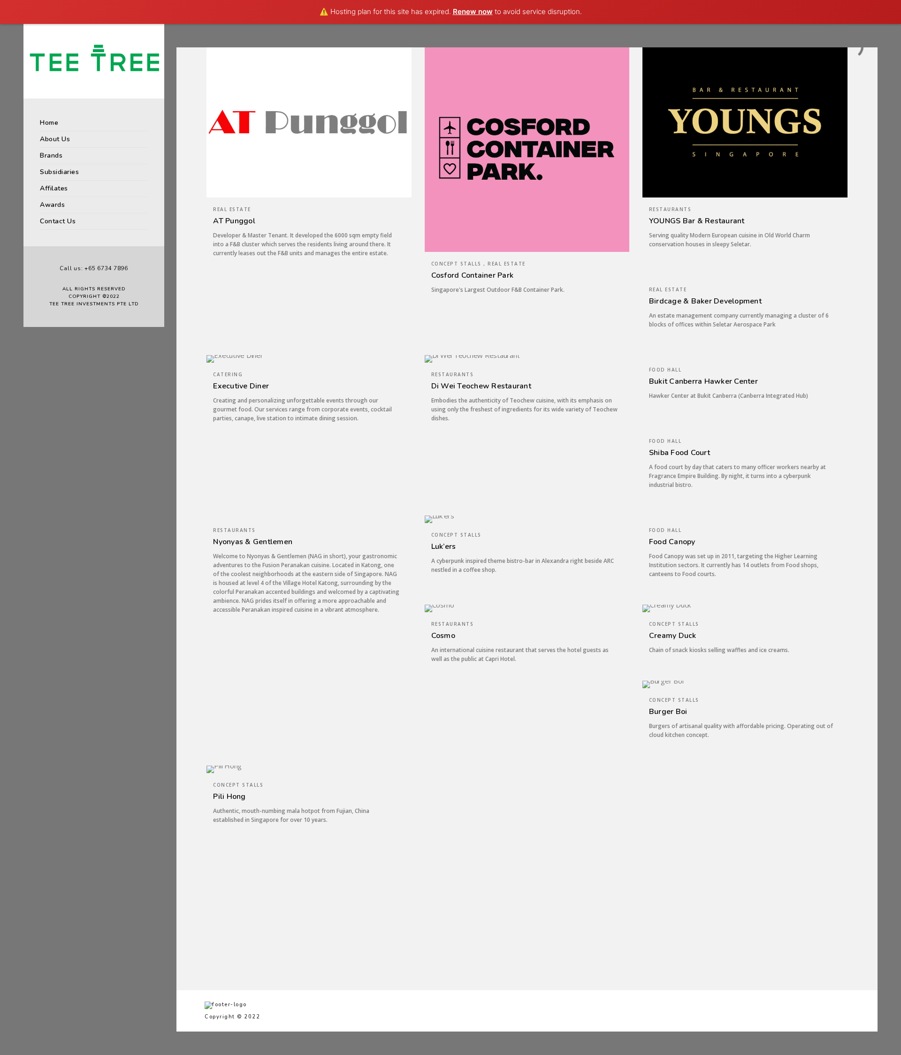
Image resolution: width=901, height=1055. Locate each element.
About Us (55, 139)
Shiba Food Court (679, 453)
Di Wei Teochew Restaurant (481, 386)
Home (49, 122)
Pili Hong (229, 796)
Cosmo (443, 635)
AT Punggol (234, 221)
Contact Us (58, 221)
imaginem (562, 916)
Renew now (473, 11)
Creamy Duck (672, 635)
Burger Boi (668, 711)
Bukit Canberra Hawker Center (703, 381)
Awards (52, 204)
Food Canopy (672, 542)
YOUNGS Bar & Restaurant (697, 221)
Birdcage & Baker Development (705, 301)
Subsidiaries (59, 171)
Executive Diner (241, 386)
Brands (51, 155)
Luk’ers (443, 546)
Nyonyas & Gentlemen (252, 542)
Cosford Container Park (472, 275)
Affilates (54, 188)
